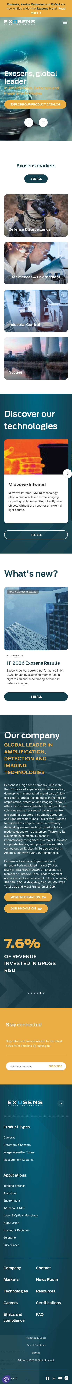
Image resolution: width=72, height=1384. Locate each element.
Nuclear (15, 372)
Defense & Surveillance (29, 229)
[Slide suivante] (43, 122)
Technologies (15, 1291)
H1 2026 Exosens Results (33, 663)
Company (12, 1268)
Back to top (60, 1103)
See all (36, 178)
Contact (43, 1268)
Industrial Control (24, 325)
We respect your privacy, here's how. (20, 1369)
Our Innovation (23, 908)
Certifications (48, 1303)
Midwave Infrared (27, 484)
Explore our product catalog (35, 104)
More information (25, 897)
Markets (11, 1279)
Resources (45, 1291)
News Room (47, 1279)
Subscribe (55, 1066)
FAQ (40, 1314)
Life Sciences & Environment (34, 277)
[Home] (19, 22)
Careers (10, 1303)
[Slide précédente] (28, 122)
